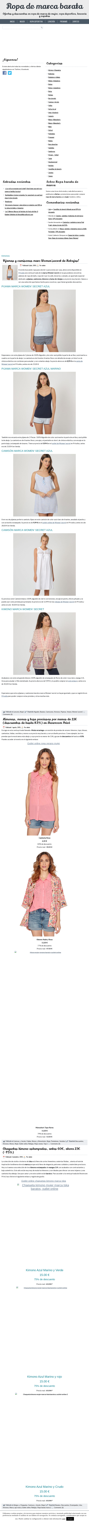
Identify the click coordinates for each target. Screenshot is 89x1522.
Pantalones (51, 133)
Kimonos (57, 712)
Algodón (36, 712)
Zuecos (50, 176)
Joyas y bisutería (53, 112)
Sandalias (51, 148)
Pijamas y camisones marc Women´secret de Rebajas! (41, 261)
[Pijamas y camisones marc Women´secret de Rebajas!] (10, 279)
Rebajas (31, 1144)
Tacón (50, 158)
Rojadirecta (8, 201)
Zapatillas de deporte (54, 169)
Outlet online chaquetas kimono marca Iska (43, 1181)
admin (43, 265)
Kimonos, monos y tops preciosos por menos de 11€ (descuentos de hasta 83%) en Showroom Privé (40, 721)
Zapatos (75, 21)
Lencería (51, 21)
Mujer (22, 21)
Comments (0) (7, 714)
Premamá (63, 21)
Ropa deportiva (36, 21)
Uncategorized (52, 162)
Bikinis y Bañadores (54, 81)
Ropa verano (38, 1144)
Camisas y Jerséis (53, 102)
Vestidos (51, 165)
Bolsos (50, 84)
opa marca (17, 1507)
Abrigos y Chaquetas (54, 70)
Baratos (42, 712)
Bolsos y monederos (54, 88)
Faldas (50, 105)
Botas (50, 91)
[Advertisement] (63, 40)
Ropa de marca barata (44, 6)
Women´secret (77, 712)
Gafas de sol (52, 109)
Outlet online (23, 1144)
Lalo (49, 209)
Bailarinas (51, 73)
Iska (80, 1505)
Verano (69, 712)
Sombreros (51, 151)
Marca (12, 1507)
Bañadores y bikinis (54, 77)
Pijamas (63, 712)
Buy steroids (52, 98)
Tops (45, 1144)
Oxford (50, 130)
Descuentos (79, 1141)
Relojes (50, 140)
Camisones (49, 712)
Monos (12, 1144)
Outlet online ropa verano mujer (43, 743)
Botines (50, 95)
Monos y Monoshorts (54, 119)
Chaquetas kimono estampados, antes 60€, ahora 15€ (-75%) (41, 1150)
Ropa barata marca (43, 1507)
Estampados (74, 1505)
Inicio (12, 21)
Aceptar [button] (70, 1519)
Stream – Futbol (53, 155)
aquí (63, 1519)
